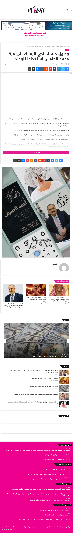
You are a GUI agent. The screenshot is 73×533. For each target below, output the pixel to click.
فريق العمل (19, 527)
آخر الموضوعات (27, 527)
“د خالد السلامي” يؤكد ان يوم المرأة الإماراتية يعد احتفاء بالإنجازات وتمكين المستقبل (32, 402)
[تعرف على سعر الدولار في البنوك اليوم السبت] (64, 388)
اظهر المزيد (36, 152)
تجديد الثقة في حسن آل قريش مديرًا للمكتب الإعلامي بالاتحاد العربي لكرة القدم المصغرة (60, 299)
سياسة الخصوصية (6, 527)
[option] (36, 340)
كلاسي (64, 64)
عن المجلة (34, 527)
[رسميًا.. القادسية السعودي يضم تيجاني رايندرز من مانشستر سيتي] (36, 290)
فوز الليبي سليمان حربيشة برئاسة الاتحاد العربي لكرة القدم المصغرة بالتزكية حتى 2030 (13, 305)
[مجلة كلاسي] (36, 9)
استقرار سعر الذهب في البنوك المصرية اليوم (44, 378)
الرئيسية (65, 46)
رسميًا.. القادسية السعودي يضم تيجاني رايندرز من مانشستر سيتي (36, 299)
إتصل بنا (13, 527)
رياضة (61, 46)
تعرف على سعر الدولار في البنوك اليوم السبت (44, 386)
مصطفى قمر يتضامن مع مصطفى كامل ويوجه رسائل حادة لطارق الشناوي (40, 356)
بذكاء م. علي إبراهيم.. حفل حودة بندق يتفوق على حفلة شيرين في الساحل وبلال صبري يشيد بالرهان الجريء (32, 371)
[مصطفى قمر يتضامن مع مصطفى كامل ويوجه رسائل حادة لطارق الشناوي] (64, 396)
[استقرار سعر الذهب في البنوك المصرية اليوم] (64, 380)
